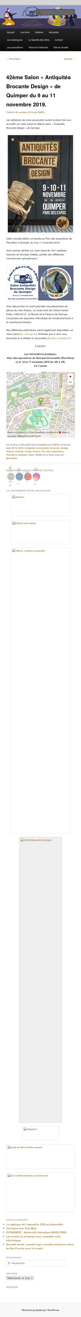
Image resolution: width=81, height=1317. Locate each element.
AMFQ (41, 112)
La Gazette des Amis (38, 39)
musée (36, 451)
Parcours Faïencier (38, 47)
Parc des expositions (52, 451)
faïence (10, 451)
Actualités (54, 32)
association (43, 448)
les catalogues (28, 334)
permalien (11, 458)
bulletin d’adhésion (59, 338)
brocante (55, 448)
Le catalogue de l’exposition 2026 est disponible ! (35, 1224)
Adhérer (39, 32)
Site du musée (60, 47)
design (64, 448)
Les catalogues (15, 39)
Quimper (22, 454)
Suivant (69, 59)
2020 (20, 448)
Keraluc (19, 451)
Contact (59, 39)
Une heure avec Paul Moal (21, 1228)
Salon (31, 454)
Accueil (11, 32)
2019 (14, 448)
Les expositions (15, 47)
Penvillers (11, 454)
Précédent (13, 59)
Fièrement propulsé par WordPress (40, 1310)
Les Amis (25, 32)
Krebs (28, 451)
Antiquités (29, 448)
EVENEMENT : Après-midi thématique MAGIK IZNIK (36, 1232)
